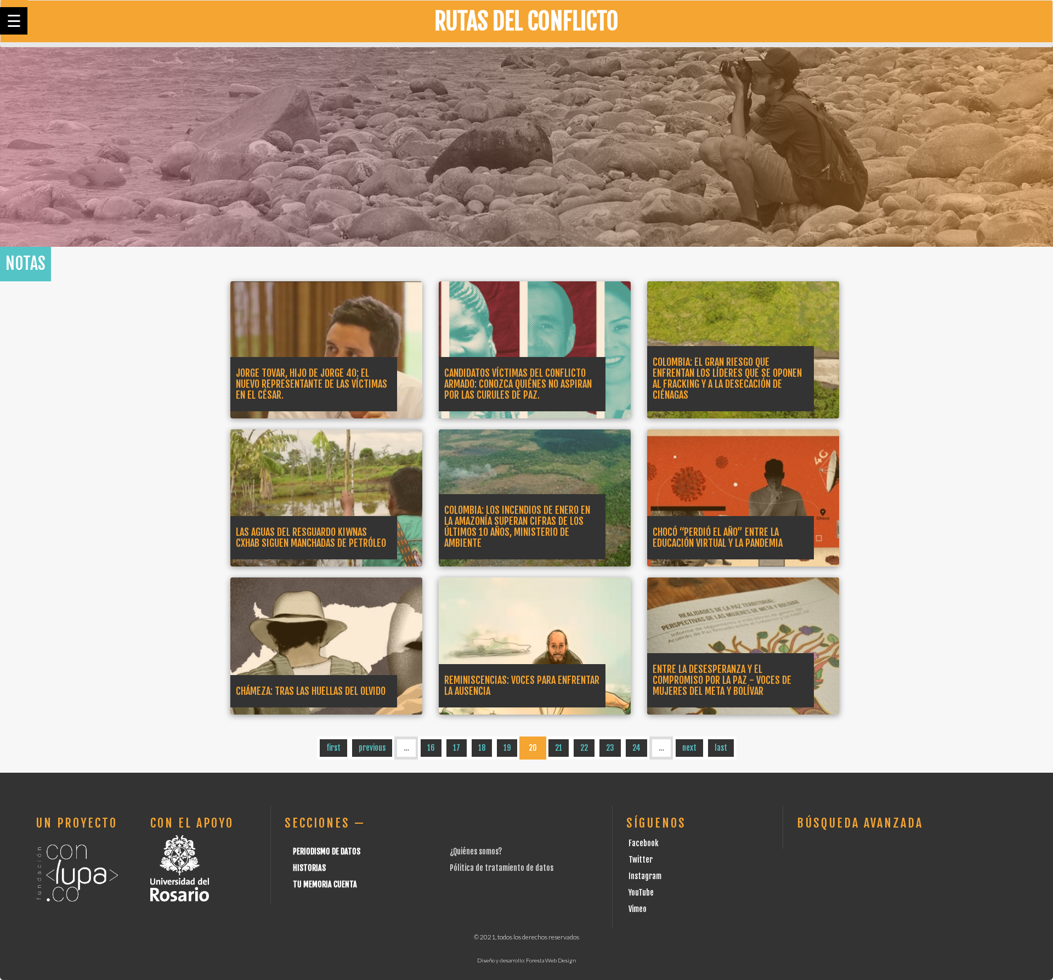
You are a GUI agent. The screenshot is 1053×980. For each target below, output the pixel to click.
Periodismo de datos (326, 851)
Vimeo (638, 909)
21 (558, 747)
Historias (309, 868)
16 (431, 747)
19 (507, 747)
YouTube (641, 892)
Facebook (644, 843)
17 (456, 747)
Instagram (645, 876)
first (333, 747)
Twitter (641, 859)
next (689, 747)
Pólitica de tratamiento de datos (501, 868)
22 (584, 747)
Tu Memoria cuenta (325, 884)
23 (610, 747)
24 (636, 747)
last (721, 747)
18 (481, 747)
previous (372, 747)
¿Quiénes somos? (476, 851)
